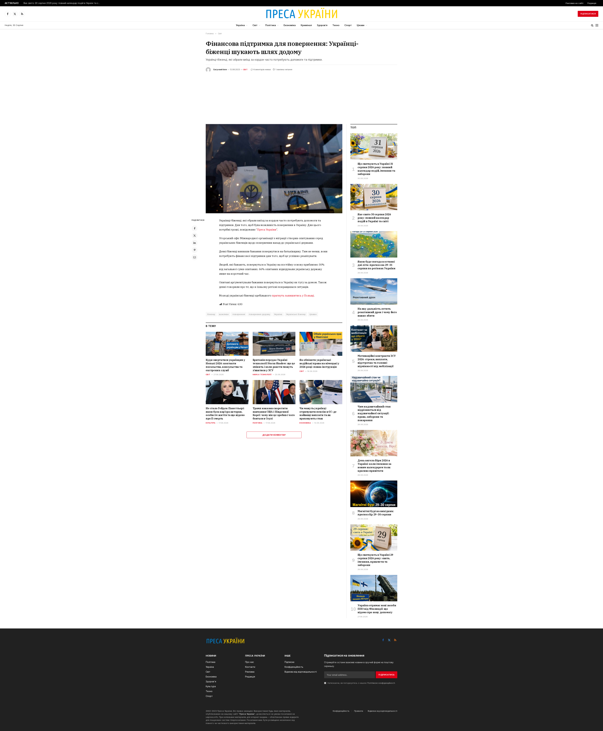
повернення (239, 314)
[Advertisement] (301, 96)
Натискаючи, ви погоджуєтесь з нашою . (361, 683)
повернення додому (259, 314)
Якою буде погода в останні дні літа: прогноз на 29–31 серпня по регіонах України (376, 265)
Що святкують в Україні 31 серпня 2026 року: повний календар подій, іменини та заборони (376, 169)
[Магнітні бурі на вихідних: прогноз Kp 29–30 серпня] (373, 494)
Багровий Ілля (220, 69)
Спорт (348, 25)
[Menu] (596, 25)
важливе (224, 314)
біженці (211, 314)
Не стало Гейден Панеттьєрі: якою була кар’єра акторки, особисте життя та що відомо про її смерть (225, 413)
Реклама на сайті (574, 3)
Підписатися (588, 14)
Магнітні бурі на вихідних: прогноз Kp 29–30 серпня (376, 513)
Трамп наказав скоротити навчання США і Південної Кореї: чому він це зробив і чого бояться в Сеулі (274, 413)
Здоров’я (322, 25)
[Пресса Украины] (301, 13)
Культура (210, 423)
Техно (335, 25)
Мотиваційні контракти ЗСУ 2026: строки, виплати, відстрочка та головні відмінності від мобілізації (377, 361)
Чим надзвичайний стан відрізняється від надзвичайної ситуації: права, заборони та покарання (374, 413)
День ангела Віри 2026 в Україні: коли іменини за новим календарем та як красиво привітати (374, 465)
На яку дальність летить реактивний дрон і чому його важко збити (377, 312)
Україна (240, 25)
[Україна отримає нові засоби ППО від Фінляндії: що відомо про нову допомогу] (373, 588)
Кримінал (306, 25)
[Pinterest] (195, 250)
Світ (255, 25)
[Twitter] (195, 236)
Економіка (290, 25)
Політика (270, 25)
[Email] (195, 257)
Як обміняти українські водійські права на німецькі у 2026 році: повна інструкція (319, 363)
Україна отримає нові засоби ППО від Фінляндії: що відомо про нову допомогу (377, 609)
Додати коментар (274, 435)
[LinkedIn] (195, 243)
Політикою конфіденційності (381, 683)
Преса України (266, 229)
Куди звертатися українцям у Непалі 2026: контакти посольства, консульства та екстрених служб (225, 365)
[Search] (592, 25)
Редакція (591, 3)
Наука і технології (262, 374)
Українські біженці (296, 314)
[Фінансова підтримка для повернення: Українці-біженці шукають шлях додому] (274, 168)
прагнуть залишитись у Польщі (293, 295)
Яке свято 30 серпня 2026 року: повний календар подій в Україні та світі (62, 3)
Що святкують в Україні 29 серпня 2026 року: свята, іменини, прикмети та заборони (375, 560)
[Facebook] (195, 228)
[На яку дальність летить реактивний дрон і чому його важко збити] (373, 291)
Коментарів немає (262, 69)
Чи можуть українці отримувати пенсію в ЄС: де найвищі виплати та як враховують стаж (318, 413)
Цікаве (360, 25)
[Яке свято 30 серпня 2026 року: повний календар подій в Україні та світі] (373, 197)
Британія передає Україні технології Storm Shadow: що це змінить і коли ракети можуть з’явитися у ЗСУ (274, 365)
